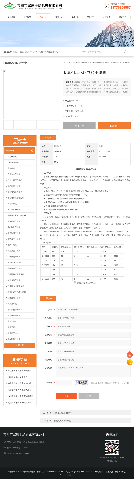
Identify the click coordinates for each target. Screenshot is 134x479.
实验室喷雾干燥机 (15, 268)
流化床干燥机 (13, 333)
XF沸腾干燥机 (13, 162)
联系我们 (122, 17)
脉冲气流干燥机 (14, 280)
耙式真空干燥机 (14, 239)
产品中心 (43, 17)
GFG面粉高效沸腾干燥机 (60, 421)
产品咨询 (79, 126)
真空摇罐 (11, 168)
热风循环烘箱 (13, 304)
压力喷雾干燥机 (14, 209)
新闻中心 (59, 17)
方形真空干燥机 (14, 174)
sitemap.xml (69, 475)
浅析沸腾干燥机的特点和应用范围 (21, 402)
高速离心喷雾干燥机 (16, 286)
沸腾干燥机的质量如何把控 (19, 383)
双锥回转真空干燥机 (16, 274)
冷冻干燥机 (12, 157)
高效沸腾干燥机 (97, 62)
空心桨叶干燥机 (14, 227)
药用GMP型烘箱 (14, 262)
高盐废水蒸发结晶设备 (17, 215)
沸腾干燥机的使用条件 (17, 377)
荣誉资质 (90, 17)
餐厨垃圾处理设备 (15, 192)
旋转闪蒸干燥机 (14, 221)
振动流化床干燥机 (15, 310)
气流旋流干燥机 (14, 315)
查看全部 (20, 345)
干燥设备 (85, 62)
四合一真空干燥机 (15, 180)
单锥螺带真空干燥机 (16, 198)
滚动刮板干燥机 (14, 339)
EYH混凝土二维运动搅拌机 (61, 413)
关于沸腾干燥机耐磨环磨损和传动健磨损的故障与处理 (21, 390)
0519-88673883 (130, 355)
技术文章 (75, 17)
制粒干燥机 (12, 204)
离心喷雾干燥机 (14, 186)
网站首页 (11, 17)
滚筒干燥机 (12, 327)
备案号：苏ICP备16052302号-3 (79, 472)
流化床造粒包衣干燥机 (17, 292)
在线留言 (106, 17)
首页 (69, 62)
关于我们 (27, 17)
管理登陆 (99, 472)
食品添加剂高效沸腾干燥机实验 (21, 370)
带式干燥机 (12, 245)
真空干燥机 (12, 321)
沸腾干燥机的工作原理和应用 (20, 396)
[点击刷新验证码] (81, 382)
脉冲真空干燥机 (14, 251)
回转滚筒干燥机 (14, 257)
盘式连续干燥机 (14, 233)
